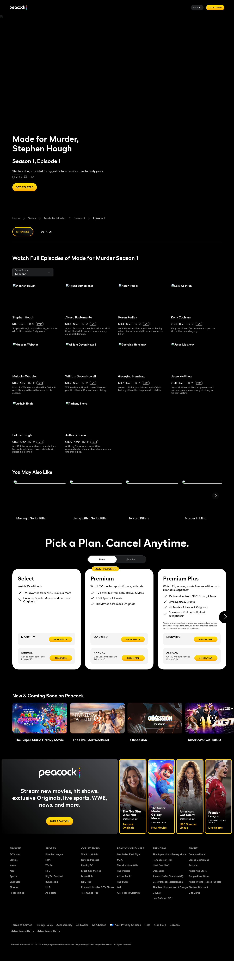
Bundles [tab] (131, 559)
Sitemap (14, 887)
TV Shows (15, 854)
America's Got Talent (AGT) (168, 876)
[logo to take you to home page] (18, 7)
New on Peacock (90, 859)
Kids (12, 870)
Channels (15, 881)
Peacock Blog (17, 892)
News (13, 865)
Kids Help (160, 925)
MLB (48, 887)
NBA (48, 859)
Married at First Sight (129, 854)
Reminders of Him (162, 859)
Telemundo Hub (89, 892)
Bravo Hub (87, 876)
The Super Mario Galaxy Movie (170, 854)
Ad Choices (99, 925)
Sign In (197, 8)
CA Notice (82, 925)
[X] (193, 932)
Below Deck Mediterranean (168, 881)
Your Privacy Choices (128, 924)
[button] (39, 718)
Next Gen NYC (161, 865)
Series (32, 218)
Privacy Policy (44, 925)
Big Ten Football (54, 876)
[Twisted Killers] (152, 497)
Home (16, 218)
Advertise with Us (22, 931)
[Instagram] (220, 922)
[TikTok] (202, 922)
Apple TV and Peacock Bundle (205, 881)
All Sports (50, 892)
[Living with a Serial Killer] (96, 497)
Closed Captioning (199, 859)
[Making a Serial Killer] (40, 497)
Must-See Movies (91, 870)
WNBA (49, 865)
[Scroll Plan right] (225, 617)
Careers (175, 925)
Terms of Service (21, 925)
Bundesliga (51, 881)
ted (119, 887)
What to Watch (89, 854)
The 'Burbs (122, 881)
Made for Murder (55, 218)
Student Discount (198, 887)
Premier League (54, 854)
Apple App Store (198, 870)
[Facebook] (193, 922)
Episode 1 (99, 218)
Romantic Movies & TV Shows (97, 887)
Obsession (158, 870)
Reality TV (87, 865)
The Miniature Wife (127, 865)
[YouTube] (211, 922)
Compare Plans (197, 854)
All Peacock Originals (128, 892)
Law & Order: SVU (163, 898)
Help (147, 925)
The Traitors (123, 870)
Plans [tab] (102, 559)
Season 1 (79, 218)
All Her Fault (124, 876)
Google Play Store (199, 876)
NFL (47, 870)
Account (193, 865)
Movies (14, 859)
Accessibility (64, 925)
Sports (13, 876)
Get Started (215, 8)
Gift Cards (194, 892)
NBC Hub (86, 881)
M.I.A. (120, 859)
